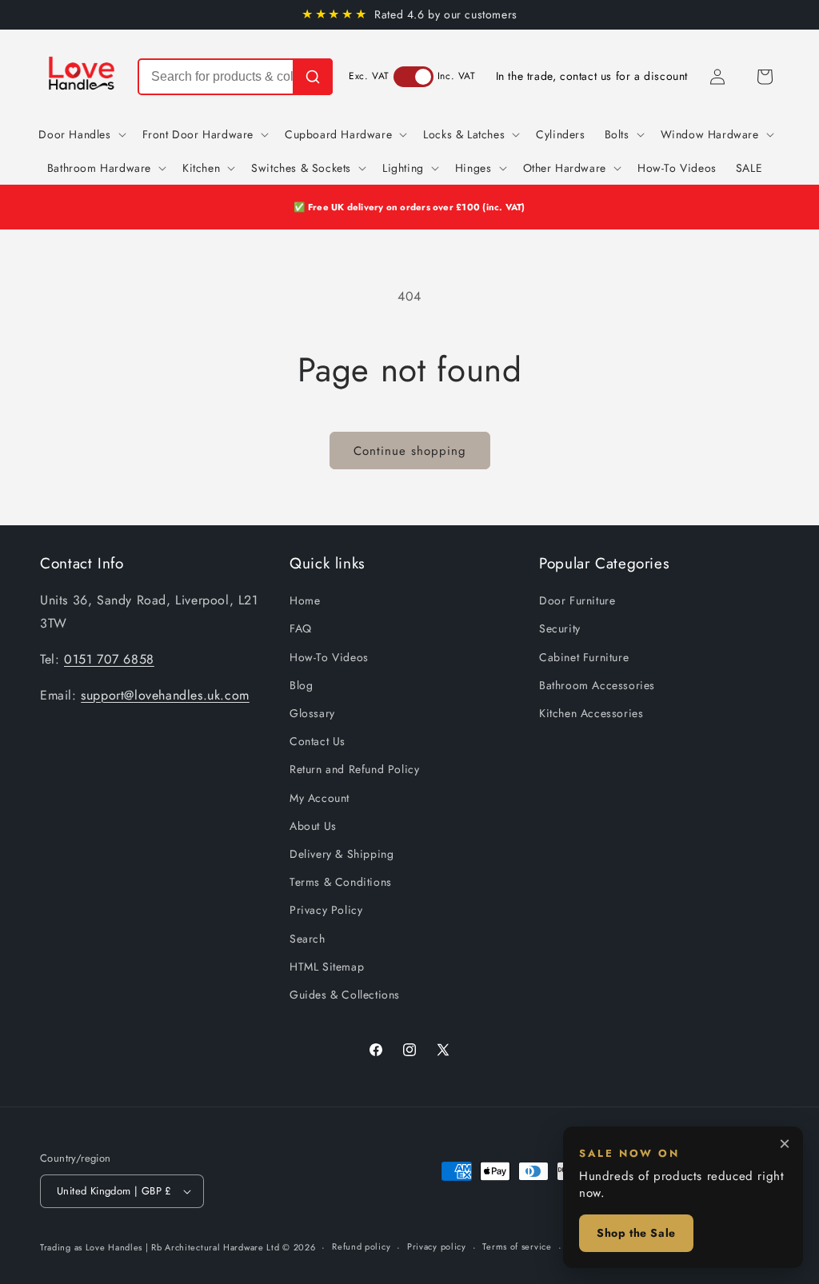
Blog (301, 685)
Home (305, 600)
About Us (313, 826)
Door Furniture (577, 600)
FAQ (301, 628)
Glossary (312, 713)
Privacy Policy (326, 910)
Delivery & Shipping (342, 854)
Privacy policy (436, 1246)
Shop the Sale (636, 1233)
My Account (320, 798)
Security (560, 628)
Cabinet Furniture (584, 657)
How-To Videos (329, 657)
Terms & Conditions (341, 882)
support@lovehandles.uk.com (165, 695)
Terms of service (516, 1246)
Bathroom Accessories (597, 685)
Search (308, 939)
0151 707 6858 (109, 659)
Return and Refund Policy (354, 769)
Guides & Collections (345, 995)
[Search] (313, 76)
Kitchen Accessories (591, 713)
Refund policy (361, 1246)
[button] (764, 76)
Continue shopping (410, 451)
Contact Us (318, 741)
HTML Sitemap (327, 967)
